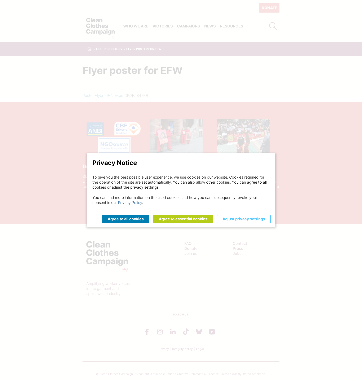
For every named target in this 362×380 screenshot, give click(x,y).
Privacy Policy (130, 202)
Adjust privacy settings (243, 219)
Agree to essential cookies (183, 219)
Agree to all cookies (126, 219)
